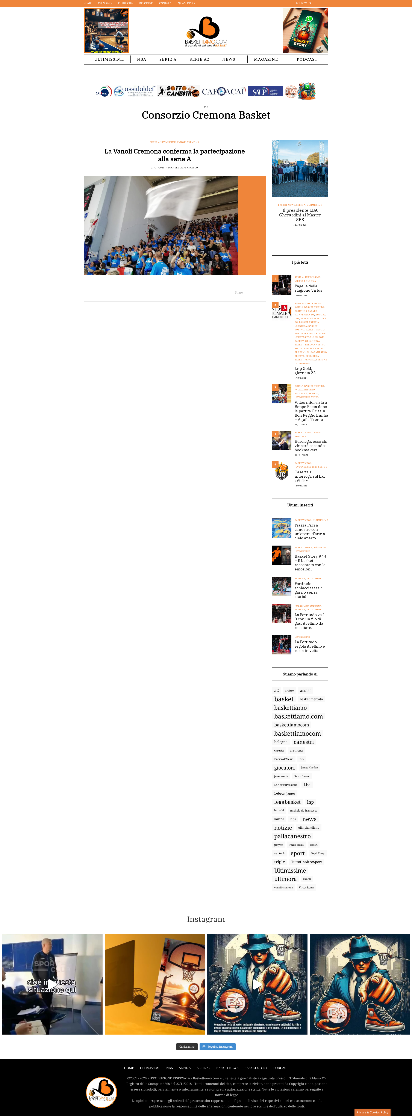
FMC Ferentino (305, 333)
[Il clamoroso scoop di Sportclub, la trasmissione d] (52, 984)
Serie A (168, 59)
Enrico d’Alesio (283, 759)
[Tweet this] (252, 292)
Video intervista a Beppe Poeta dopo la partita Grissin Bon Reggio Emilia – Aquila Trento (311, 411)
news (309, 819)
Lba (307, 784)
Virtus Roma (306, 887)
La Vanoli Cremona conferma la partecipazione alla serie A (175, 155)
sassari (313, 844)
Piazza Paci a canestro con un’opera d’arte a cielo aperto (310, 531)
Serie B (322, 466)
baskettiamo (290, 707)
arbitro (289, 690)
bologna (281, 741)
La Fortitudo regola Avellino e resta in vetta (310, 646)
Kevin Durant (302, 776)
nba (293, 819)
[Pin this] (263, 292)
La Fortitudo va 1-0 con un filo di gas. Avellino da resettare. (311, 621)
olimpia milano (308, 828)
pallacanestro (292, 836)
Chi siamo (105, 3)
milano (279, 819)
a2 (276, 690)
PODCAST (307, 59)
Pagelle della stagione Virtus (308, 288)
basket (284, 699)
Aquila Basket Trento (309, 307)
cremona (296, 750)
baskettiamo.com (298, 716)
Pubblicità (125, 3)
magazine (320, 547)
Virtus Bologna (305, 281)
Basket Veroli (315, 329)
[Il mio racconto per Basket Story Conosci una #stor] (257, 984)
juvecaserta (281, 776)
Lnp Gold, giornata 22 (305, 370)
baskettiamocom (291, 725)
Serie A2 (199, 59)
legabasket (287, 802)
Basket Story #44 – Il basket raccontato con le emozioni (310, 562)
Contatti (165, 3)
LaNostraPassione (285, 785)
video (315, 397)
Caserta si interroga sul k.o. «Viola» (310, 476)
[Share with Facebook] (247, 292)
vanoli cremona (283, 887)
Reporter (146, 3)
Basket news (284, 205)
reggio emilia (296, 844)
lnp (310, 802)
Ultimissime (109, 59)
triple (279, 862)
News (228, 59)
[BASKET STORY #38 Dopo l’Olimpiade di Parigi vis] (155, 984)
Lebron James (284, 793)
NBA (141, 59)
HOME (129, 1068)
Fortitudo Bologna (308, 605)
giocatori (284, 767)
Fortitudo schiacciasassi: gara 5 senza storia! (308, 590)
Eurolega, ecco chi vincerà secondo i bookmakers (311, 445)
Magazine (266, 59)
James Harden (309, 767)
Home (88, 3)
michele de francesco (303, 810)
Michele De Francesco (183, 167)
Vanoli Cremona (188, 142)
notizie (283, 827)
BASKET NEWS (227, 1068)
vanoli (307, 879)
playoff (278, 845)
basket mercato (311, 699)
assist (305, 690)
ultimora (285, 879)
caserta (279, 750)
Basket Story (303, 547)
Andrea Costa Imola (308, 303)
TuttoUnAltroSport (306, 862)
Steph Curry (318, 853)
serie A (279, 853)
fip (302, 759)
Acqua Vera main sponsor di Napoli (300, 212)
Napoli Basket (304, 205)
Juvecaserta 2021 (306, 466)
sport (298, 853)
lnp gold (279, 810)
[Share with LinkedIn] (257, 292)
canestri (304, 742)
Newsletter (186, 3)
